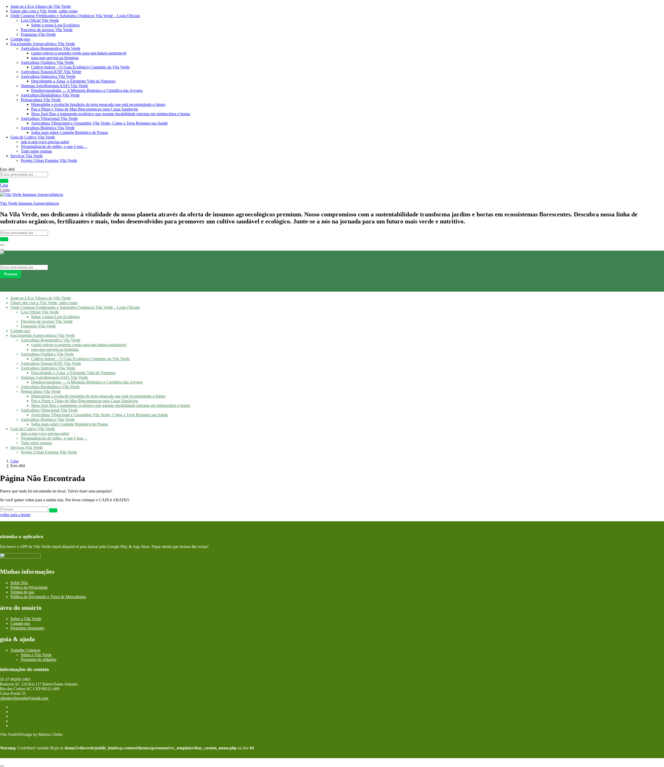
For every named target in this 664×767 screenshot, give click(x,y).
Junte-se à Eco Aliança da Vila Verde (40, 6)
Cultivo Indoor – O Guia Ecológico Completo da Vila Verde (80, 67)
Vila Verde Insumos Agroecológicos (29, 203)
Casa (4, 185)
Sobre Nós (19, 582)
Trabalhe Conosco (25, 650)
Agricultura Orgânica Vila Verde (47, 62)
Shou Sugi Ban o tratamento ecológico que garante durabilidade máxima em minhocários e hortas (110, 114)
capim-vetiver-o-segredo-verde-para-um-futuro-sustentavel (78, 53)
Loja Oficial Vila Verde (40, 20)
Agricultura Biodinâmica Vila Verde (50, 95)
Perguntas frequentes (27, 628)
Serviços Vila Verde (26, 156)
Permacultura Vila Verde (41, 100)
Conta (5, 190)
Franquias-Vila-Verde (38, 34)
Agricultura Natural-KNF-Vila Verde (51, 72)
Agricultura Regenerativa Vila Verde (50, 48)
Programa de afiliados (38, 659)
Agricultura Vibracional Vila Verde (49, 118)
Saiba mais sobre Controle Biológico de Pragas (69, 132)
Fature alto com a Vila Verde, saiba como (44, 11)
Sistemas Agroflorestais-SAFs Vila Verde (54, 86)
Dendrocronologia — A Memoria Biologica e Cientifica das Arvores (87, 90)
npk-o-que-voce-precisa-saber (45, 142)
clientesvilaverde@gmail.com (24, 698)
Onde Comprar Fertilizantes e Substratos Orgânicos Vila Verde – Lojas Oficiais (75, 15)
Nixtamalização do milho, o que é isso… (54, 146)
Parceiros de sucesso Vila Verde (47, 30)
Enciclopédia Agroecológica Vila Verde (42, 44)
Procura (10, 274)
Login (15, 289)
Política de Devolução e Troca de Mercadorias (48, 596)
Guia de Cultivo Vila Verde (32, 137)
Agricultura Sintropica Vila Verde (48, 76)
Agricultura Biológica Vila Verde (48, 128)
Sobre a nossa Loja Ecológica (55, 25)
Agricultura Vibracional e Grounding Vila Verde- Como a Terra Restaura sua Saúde (99, 123)
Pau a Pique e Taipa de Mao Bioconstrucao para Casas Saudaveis (84, 109)
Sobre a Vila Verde (25, 619)
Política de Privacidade (29, 587)
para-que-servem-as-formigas (55, 58)
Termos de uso (22, 592)
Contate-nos (20, 39)
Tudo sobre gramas (36, 151)
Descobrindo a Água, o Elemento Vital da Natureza (73, 81)
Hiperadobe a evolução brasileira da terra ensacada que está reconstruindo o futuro (98, 104)
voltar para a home (15, 514)
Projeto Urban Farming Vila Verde (49, 160)
